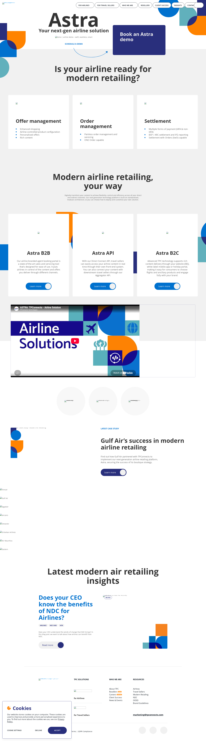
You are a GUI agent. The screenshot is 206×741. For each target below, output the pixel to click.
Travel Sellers (139, 691)
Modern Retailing (140, 694)
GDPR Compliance (85, 731)
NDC (135, 697)
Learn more (35, 286)
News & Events (115, 700)
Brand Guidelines (141, 703)
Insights (178, 5)
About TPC (114, 689)
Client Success (162, 5)
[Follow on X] (153, 730)
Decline (38, 730)
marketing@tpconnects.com (148, 714)
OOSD (135, 700)
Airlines (136, 689)
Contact (191, 5)
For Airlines (83, 5)
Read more (47, 645)
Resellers (145, 5)
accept (57, 730)
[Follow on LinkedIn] (142, 730)
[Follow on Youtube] (163, 730)
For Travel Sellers (105, 5)
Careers (112, 694)
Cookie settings (14, 730)
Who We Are (127, 5)
